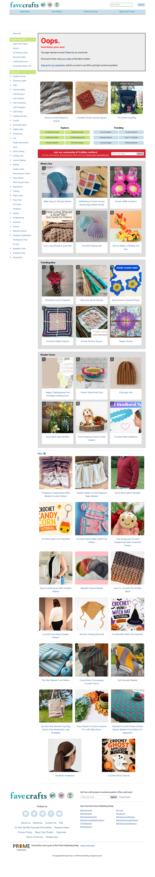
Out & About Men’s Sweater (128, 493)
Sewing (16, 226)
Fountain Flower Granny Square (92, 117)
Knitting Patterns (131, 143)
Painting (16, 191)
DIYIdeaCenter (86, 824)
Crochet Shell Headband (125, 436)
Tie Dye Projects (131, 132)
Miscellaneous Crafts (21, 173)
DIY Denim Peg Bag (127, 117)
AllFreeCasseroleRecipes (126, 824)
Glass (15, 147)
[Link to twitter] (34, 813)
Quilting (16, 213)
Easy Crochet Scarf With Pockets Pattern (55, 590)
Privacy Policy (91, 155)
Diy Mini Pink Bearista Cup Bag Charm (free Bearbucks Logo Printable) (55, 729)
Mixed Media (18, 178)
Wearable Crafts (19, 249)
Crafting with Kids (20, 116)
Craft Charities (18, 98)
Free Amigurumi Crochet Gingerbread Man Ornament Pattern (127, 542)
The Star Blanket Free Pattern (56, 680)
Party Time (17, 200)
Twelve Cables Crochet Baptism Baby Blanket (92, 494)
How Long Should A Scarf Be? (57, 245)
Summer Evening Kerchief (92, 634)
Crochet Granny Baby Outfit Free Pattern (91, 541)
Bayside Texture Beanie (92, 588)
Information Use (103, 155)
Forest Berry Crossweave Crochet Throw (92, 682)
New (40, 453)
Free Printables (105, 132)
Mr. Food (119, 810)
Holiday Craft (18, 156)
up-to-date (66, 59)
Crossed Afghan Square (57, 341)
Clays (15, 85)
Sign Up (140, 154)
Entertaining (17, 134)
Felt (14, 138)
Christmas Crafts (19, 81)
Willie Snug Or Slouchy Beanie (57, 201)
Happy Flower (125, 341)
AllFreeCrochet (86, 810)
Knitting (16, 165)
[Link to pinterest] (42, 813)
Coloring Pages (19, 90)
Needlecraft (17, 187)
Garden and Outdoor (21, 143)
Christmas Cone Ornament (57, 300)
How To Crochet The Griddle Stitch (127, 590)
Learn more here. (87, 845)
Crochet (16, 120)
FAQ (61, 823)
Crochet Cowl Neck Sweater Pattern (56, 636)
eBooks (16, 48)
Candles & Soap (19, 76)
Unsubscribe (52, 837)
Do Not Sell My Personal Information (33, 827)
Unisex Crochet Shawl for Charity (56, 119)
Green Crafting (18, 151)
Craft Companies (19, 103)
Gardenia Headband (64, 775)
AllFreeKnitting (86, 814)
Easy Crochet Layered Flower (126, 300)
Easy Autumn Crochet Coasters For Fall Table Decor (92, 728)
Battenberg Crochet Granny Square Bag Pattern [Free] (92, 203)
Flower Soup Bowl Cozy (91, 392)
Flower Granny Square (91, 341)
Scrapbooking (18, 218)
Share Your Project (20, 44)
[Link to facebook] (25, 813)
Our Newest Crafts (20, 53)
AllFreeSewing (86, 827)
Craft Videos (18, 112)
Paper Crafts (18, 196)
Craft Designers (19, 107)
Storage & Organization (22, 235)
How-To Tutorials (131, 137)
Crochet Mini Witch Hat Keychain (127, 634)
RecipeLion (120, 814)
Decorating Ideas (20, 125)
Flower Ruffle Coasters (126, 201)
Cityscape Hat (125, 392)
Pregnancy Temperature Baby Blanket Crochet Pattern (56, 494)
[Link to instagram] (51, 813)
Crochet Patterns (52, 143)
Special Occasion (20, 231)
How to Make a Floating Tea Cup (125, 247)
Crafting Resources (20, 61)
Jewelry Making (19, 160)
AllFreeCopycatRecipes (125, 817)
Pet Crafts (17, 204)
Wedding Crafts (19, 253)
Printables (17, 209)
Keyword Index (61, 827)
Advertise (38, 823)
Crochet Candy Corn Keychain (56, 539)
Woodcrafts (17, 257)
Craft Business (19, 94)
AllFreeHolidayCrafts (88, 817)
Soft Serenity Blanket (127, 680)
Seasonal (16, 222)
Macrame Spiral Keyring (91, 300)
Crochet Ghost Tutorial (118, 775)
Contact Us (50, 823)
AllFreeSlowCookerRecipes (127, 820)
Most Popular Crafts (21, 182)
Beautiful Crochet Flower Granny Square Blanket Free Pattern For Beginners (127, 729)
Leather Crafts (18, 169)
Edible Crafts (18, 129)
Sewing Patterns (106, 137)
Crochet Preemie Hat (92, 245)
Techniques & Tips (20, 240)
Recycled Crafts (19, 57)
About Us (25, 823)
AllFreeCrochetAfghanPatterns (92, 820)
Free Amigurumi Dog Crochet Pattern (92, 438)
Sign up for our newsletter (53, 65)
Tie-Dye (16, 244)
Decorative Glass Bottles (57, 436)
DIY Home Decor (77, 143)
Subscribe (17, 33)
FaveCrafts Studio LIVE (22, 66)
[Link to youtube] (59, 813)
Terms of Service (34, 837)
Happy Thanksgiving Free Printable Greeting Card (58, 394)
